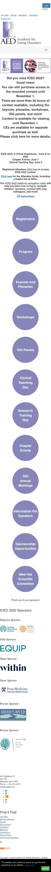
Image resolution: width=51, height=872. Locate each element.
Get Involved (5, 824)
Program (25, 251)
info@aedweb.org (7, 786)
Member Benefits (7, 819)
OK (46, 868)
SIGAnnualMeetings (25, 481)
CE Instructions (25, 196)
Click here (6, 176)
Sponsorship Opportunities (25, 546)
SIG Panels (25, 349)
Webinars (4, 829)
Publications (5, 832)
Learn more (29, 865)
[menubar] (25, 16)
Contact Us (5, 18)
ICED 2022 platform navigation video (25, 183)
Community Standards (9, 837)
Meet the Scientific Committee (25, 579)
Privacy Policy (5, 835)
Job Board (33, 15)
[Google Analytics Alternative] (5, 848)
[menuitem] (5, 14)
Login (46, 5)
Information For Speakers (26, 513)
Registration (25, 218)
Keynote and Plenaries (25, 284)
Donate (13, 15)
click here (32, 169)
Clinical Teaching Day (26, 382)
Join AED (4, 15)
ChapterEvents (25, 448)
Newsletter (22, 15)
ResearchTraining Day (25, 415)
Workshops (25, 317)
